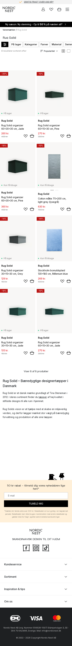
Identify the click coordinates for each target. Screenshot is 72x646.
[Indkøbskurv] (59, 9)
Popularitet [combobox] (49, 51)
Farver (44, 44)
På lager (16, 44)
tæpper (43, 397)
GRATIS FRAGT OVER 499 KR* (39, 2)
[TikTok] (46, 547)
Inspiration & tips (14, 589)
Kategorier (31, 44)
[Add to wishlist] (25, 136)
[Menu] (67, 9)
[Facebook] (26, 547)
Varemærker (9, 30)
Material (56, 44)
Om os (8, 601)
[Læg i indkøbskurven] (32, 136)
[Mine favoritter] (51, 9)
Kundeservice (13, 564)
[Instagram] (36, 547)
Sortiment (10, 576)
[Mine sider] (43, 9)
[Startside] (9, 9)
